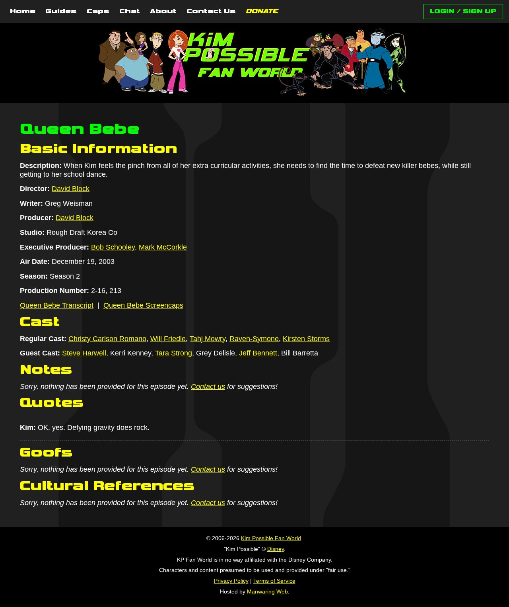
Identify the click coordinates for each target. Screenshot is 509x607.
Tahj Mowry (207, 339)
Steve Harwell (84, 353)
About (163, 11)
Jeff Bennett (258, 353)
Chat (129, 11)
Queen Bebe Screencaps (143, 305)
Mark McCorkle (163, 247)
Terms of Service (274, 581)
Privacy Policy (231, 581)
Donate (262, 11)
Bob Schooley (113, 247)
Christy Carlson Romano (107, 339)
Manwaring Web (267, 591)
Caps (98, 11)
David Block (70, 189)
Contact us (208, 386)
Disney (275, 549)
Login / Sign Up (463, 11)
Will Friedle (168, 339)
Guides (61, 11)
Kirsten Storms (306, 339)
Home (22, 11)
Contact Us (211, 11)
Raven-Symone (254, 339)
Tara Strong (173, 353)
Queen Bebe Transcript (56, 305)
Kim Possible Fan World (271, 538)
